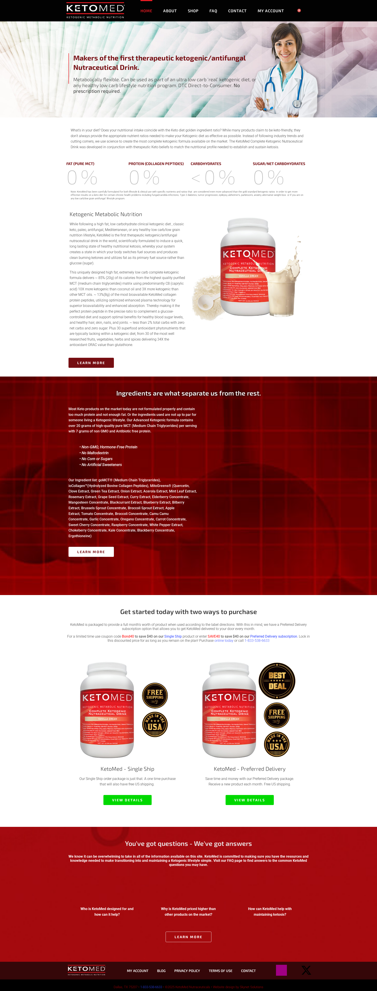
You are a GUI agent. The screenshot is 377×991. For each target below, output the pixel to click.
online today (223, 640)
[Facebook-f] (293, 970)
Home (146, 10)
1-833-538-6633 (257, 640)
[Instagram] (281, 970)
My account (271, 10)
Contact (237, 10)
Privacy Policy (187, 971)
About (170, 10)
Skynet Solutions (251, 987)
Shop (193, 10)
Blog (161, 971)
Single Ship (173, 636)
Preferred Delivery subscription (273, 636)
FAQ (213, 10)
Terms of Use (220, 971)
